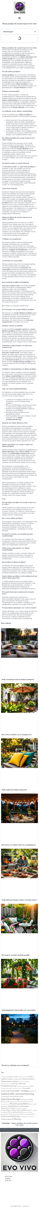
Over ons (8, 1180)
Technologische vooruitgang (26, 1116)
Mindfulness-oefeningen (18, 1106)
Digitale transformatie (15, 1079)
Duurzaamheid (28, 1079)
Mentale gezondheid (19, 1104)
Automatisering (4, 1076)
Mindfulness (4, 1106)
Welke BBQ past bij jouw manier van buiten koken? (19, 900)
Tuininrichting (6, 1119)
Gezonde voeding (19, 1090)
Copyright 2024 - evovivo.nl (19, 1206)
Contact (7, 1178)
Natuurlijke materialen (20, 1108)
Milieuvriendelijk (32, 1104)
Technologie (6, 1123)
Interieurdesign (10, 1099)
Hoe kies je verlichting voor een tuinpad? (15, 1065)
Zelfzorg (16, 1119)
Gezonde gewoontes (17, 1088)
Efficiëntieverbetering (6, 1083)
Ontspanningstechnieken (9, 1110)
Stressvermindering (10, 1116)
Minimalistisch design (8, 1108)
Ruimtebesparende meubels (16, 1114)
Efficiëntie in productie (23, 1081)
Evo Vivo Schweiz (9, 1201)
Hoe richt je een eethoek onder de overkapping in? (19, 845)
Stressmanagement (29, 1114)
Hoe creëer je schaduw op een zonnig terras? (17, 734)
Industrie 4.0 (32, 1091)
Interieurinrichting (27, 1099)
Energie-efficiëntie (19, 1084)
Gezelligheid (31, 1086)
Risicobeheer (4, 1114)
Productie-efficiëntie (27, 1112)
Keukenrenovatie (5, 1104)
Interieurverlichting (17, 1101)
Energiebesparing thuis (22, 1086)
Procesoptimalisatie (15, 1112)
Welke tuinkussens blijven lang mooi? (14, 790)
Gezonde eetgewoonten (6, 1088)
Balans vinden (13, 1076)
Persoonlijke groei (24, 1110)
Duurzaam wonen (9, 1081)
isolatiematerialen (28, 1101)
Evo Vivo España (9, 1192)
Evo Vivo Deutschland (10, 1188)
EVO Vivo (8, 1176)
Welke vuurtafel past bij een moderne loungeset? (18, 679)
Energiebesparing (8, 1086)
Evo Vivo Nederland (10, 1196)
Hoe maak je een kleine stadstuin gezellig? (16, 955)
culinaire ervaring (23, 1076)
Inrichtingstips (5, 1096)
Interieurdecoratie (16, 1096)
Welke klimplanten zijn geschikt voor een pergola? (19, 1010)
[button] (19, 18)
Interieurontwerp (6, 1101)
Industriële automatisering (17, 1093)
